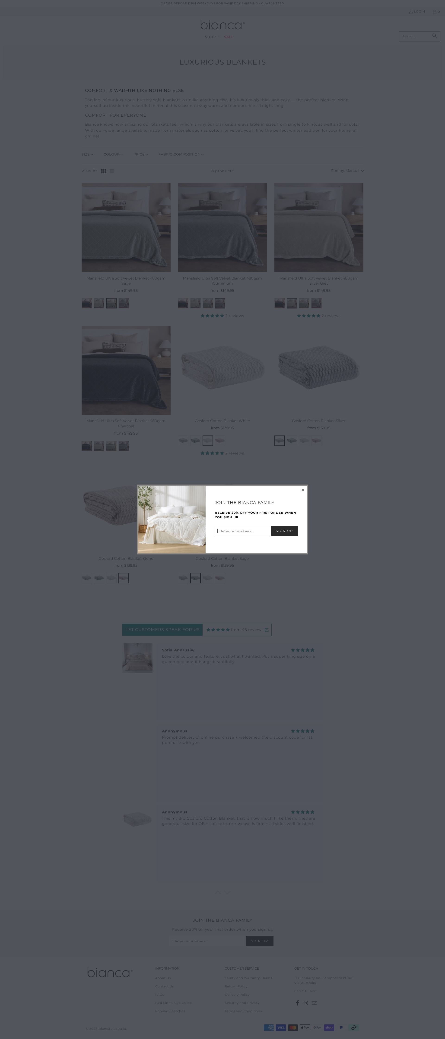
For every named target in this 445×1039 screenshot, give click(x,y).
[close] (303, 490)
